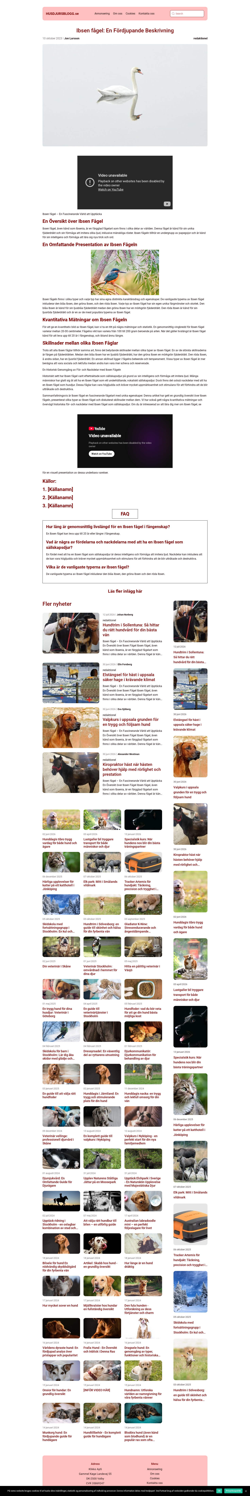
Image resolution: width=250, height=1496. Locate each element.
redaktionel (200, 38)
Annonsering (102, 13)
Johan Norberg (125, 614)
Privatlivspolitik (233, 1491)
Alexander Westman (128, 754)
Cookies (130, 13)
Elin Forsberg (125, 664)
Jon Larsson (71, 38)
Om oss (117, 13)
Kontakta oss (146, 13)
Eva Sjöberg (124, 709)
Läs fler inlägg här (125, 591)
